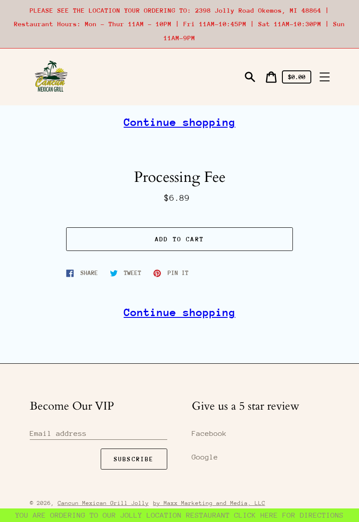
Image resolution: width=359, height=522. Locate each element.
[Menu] (325, 77)
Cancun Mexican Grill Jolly (103, 503)
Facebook (209, 433)
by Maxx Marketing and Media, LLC (209, 503)
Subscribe (134, 459)
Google (205, 457)
